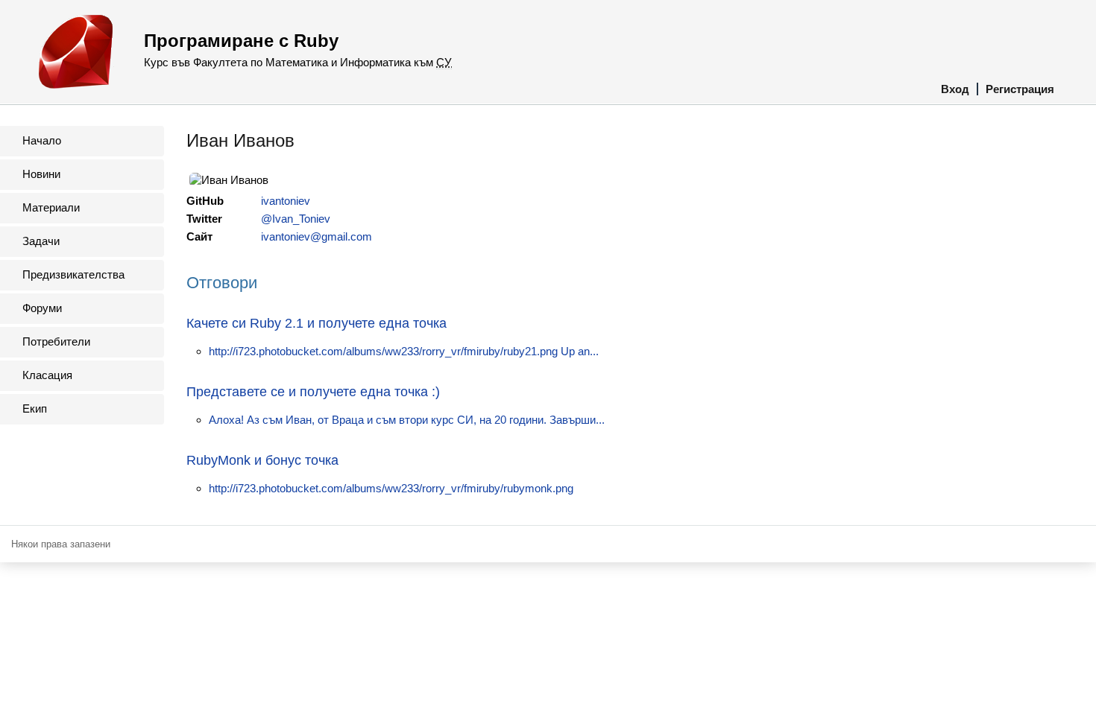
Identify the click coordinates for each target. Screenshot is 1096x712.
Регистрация (1020, 89)
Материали (51, 207)
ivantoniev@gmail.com (316, 236)
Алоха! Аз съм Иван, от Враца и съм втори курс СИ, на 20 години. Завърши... (407, 419)
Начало (41, 140)
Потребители (56, 341)
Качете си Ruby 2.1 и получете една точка (316, 323)
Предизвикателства (73, 274)
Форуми (42, 308)
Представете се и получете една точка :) (313, 391)
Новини (41, 174)
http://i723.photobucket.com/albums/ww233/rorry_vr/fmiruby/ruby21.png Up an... (404, 351)
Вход (955, 89)
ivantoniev (285, 200)
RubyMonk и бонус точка (262, 460)
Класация (47, 375)
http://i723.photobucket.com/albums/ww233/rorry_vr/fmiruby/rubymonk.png (391, 488)
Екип (34, 408)
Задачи (41, 241)
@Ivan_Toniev (295, 218)
